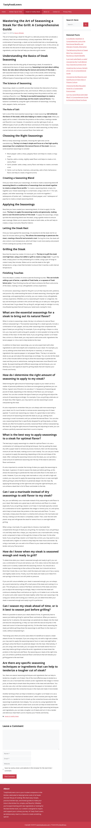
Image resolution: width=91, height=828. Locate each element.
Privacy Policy (67, 12)
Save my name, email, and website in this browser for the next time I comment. (28, 769)
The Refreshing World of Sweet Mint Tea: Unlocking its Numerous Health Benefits (77, 53)
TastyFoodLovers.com (43, 825)
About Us (46, 12)
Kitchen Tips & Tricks (15, 12)
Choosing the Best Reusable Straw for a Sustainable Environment (76, 88)
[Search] (85, 24)
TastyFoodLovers (12, 4)
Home (4, 12)
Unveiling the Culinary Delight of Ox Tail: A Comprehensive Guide (76, 70)
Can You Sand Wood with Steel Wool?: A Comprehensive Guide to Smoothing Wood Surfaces (77, 97)
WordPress (62, 825)
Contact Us (56, 12)
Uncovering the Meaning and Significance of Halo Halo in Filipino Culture (76, 79)
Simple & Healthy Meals (33, 12)
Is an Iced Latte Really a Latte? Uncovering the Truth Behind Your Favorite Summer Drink (76, 62)
